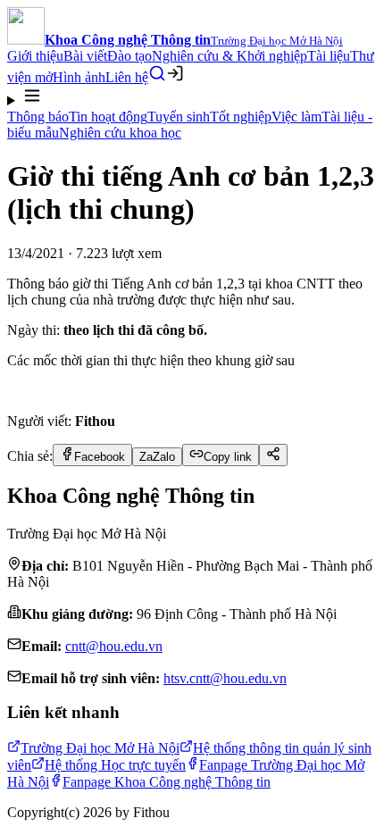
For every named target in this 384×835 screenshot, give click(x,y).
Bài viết (85, 55)
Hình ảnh (79, 77)
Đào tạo (129, 55)
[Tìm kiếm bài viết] (157, 73)
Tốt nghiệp (240, 116)
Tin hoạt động (108, 116)
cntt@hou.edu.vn (114, 646)
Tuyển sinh (178, 116)
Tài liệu (328, 55)
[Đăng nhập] (175, 73)
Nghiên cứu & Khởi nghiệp (229, 55)
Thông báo (38, 116)
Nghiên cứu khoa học (120, 132)
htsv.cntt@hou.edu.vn (225, 678)
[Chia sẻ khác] (273, 455)
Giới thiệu (35, 55)
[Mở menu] (192, 97)
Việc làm (296, 116)
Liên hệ (126, 77)
